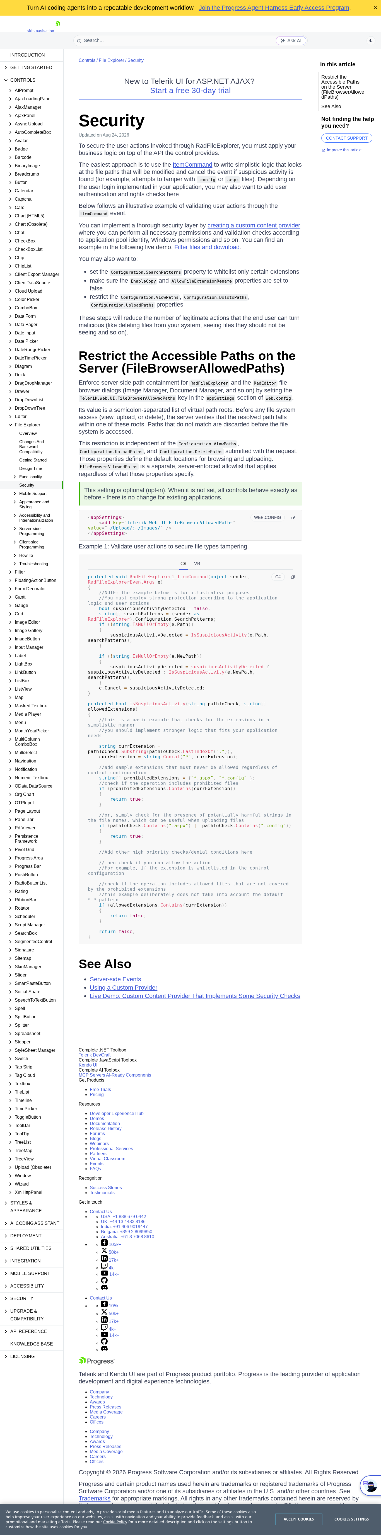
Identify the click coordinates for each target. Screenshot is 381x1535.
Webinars (99, 1143)
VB (197, 563)
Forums (97, 1133)
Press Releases (105, 1407)
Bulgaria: (126, 1231)
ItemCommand (192, 164)
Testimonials (102, 1192)
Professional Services (111, 1148)
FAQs (95, 1168)
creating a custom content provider (254, 225)
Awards (97, 1402)
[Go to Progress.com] (97, 1363)
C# (183, 563)
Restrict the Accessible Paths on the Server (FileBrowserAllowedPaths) (187, 362)
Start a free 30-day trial (190, 90)
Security (26, 485)
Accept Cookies (299, 1519)
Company (99, 1392)
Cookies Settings (351, 1519)
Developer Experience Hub (117, 1113)
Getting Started (33, 460)
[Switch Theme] (370, 40)
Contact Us (101, 1211)
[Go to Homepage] (57, 30)
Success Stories (106, 1187)
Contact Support (347, 138)
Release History (106, 1128)
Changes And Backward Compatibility (31, 446)
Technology (101, 1397)
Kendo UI (88, 1065)
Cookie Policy (115, 1521)
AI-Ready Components (128, 1075)
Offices (96, 1422)
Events (96, 1163)
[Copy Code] (293, 517)
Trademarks (94, 1498)
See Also (105, 964)
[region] (190, 1519)
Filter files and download (207, 247)
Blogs (95, 1138)
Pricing (97, 1094)
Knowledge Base (31, 1344)
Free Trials (100, 1089)
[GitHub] (104, 1282)
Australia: (127, 1236)
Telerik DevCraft (94, 1055)
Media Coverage (106, 1412)
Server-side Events (115, 979)
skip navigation (40, 30)
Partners (98, 1153)
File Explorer (111, 60)
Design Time (30, 468)
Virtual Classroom (107, 1158)
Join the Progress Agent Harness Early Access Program (274, 7)
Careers (98, 1417)
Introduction (27, 55)
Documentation (105, 1123)
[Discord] (104, 1288)
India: (124, 1226)
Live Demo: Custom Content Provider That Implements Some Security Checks (195, 995)
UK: (123, 1221)
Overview (28, 433)
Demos (97, 1118)
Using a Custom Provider (123, 987)
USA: (123, 1216)
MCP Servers (92, 1075)
